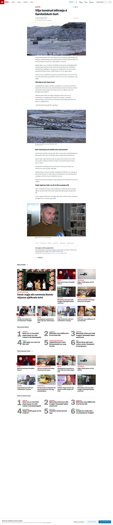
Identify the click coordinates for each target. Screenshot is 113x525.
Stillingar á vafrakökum (79, 521)
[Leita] (110, 2)
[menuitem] (15, 2)
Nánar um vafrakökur (47, 522)
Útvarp (18, 2)
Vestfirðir (37, 7)
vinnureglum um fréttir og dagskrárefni (58, 253)
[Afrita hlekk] (72, 7)
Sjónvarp (25, 2)
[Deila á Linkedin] (77, 7)
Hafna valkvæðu (92, 521)
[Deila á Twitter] (75, 7)
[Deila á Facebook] (73, 7)
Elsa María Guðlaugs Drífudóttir (41, 17)
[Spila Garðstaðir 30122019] (56, 39)
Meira (31, 2)
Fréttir (13, 2)
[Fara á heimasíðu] (5, 2)
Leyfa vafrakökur (105, 521)
